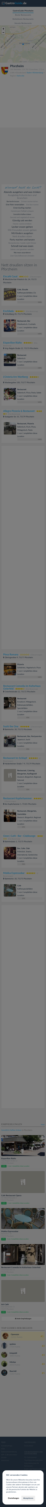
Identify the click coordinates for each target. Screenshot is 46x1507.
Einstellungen (13, 1498)
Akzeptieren (28, 1498)
